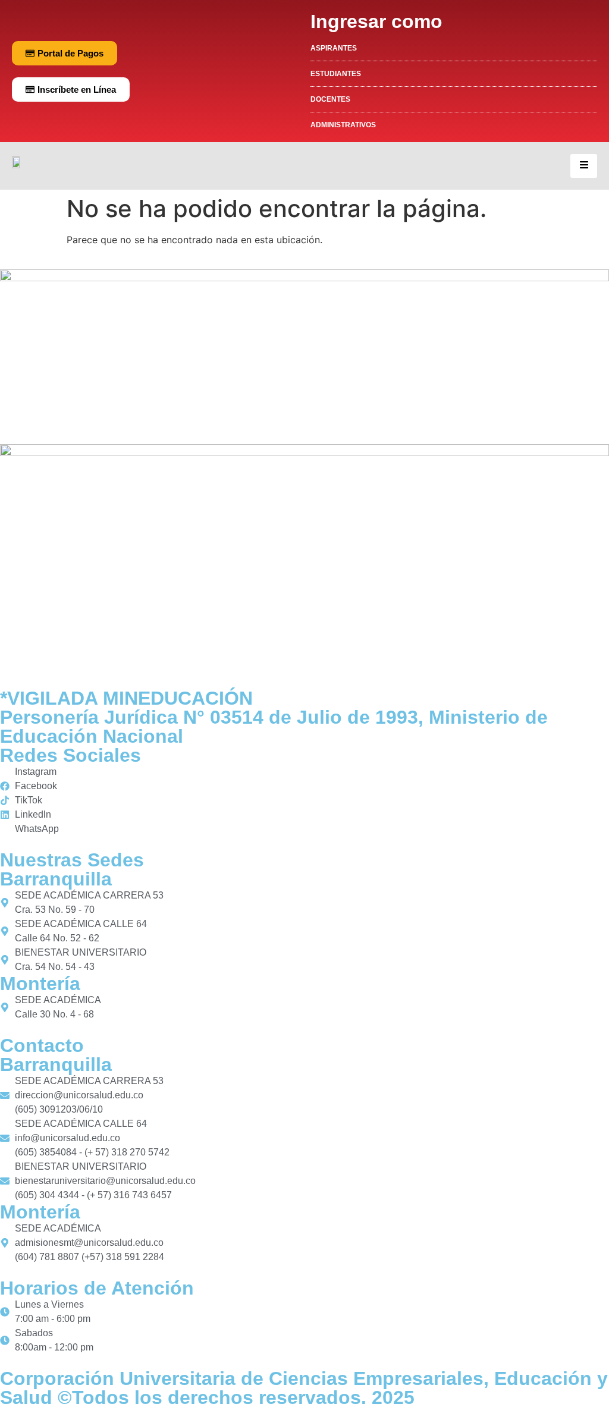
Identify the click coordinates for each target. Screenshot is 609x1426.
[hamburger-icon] (583, 166)
